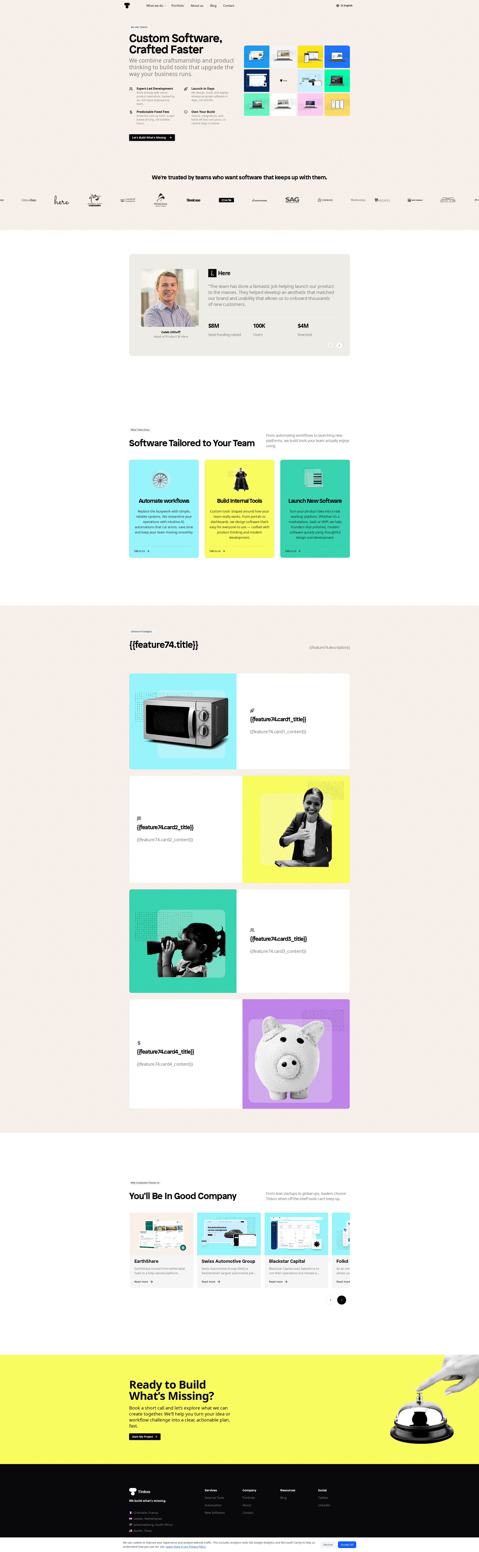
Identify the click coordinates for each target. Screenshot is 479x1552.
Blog (283, 1498)
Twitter (323, 1498)
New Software (215, 1513)
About (246, 1505)
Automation (213, 1505)
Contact (248, 1513)
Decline (328, 1544)
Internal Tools (214, 1498)
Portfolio (248, 1498)
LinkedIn (324, 1505)
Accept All (347, 1544)
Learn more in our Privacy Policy (186, 1546)
